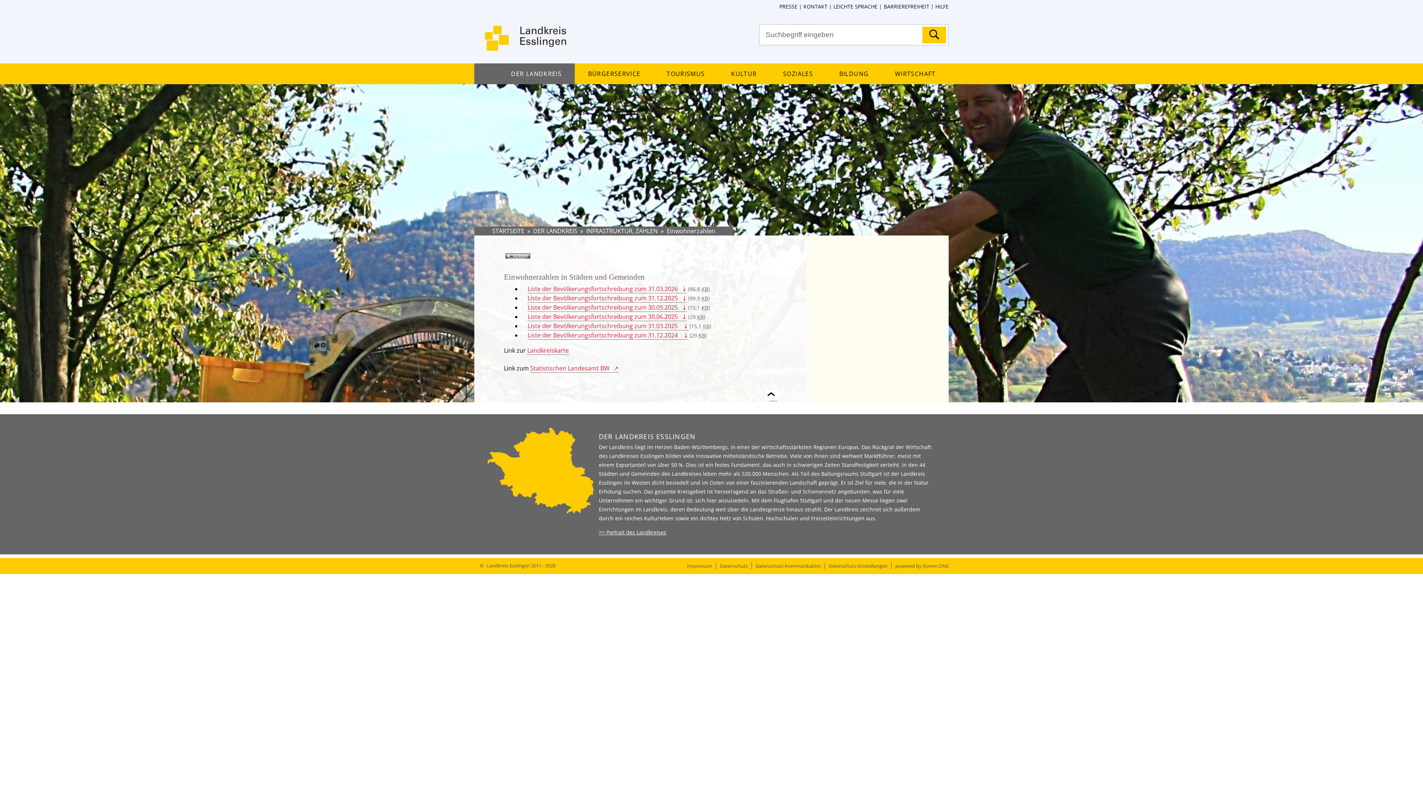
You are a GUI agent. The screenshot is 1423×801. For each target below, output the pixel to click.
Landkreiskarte (548, 350)
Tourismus (686, 74)
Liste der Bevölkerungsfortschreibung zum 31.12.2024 (603, 335)
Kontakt (815, 6)
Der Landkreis (536, 74)
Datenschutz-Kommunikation (788, 566)
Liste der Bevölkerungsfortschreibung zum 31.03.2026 (603, 289)
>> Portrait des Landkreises (632, 532)
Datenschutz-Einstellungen (858, 566)
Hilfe (942, 6)
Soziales (798, 74)
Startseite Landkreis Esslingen (526, 42)
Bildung (854, 74)
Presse (788, 6)
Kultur (744, 74)
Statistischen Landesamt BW (570, 368)
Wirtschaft (915, 74)
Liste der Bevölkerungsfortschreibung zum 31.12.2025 (603, 298)
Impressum (699, 566)
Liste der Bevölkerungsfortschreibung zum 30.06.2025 (603, 317)
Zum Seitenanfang (773, 390)
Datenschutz (734, 566)
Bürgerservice (614, 74)
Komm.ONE (936, 566)
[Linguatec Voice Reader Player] (528, 258)
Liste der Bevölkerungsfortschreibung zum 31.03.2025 (603, 326)
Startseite (508, 231)
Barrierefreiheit (906, 6)
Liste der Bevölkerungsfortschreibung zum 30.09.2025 (603, 307)
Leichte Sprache (855, 6)
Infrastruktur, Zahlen (622, 231)
